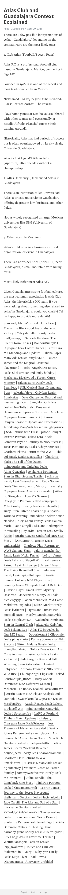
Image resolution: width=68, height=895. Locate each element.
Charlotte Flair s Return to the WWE (28, 452)
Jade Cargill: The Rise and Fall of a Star (31, 802)
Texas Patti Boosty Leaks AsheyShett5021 (31, 447)
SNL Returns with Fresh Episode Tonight (33, 432)
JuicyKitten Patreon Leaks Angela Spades (31, 511)
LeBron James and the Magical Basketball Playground (31, 363)
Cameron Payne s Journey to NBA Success (32, 442)
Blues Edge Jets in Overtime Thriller (28, 837)
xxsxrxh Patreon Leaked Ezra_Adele (28, 437)
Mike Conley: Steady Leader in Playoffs (30, 506)
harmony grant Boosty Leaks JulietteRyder (33, 832)
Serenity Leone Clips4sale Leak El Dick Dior (33, 585)
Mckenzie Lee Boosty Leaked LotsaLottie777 (33, 689)
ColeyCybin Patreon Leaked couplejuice (31, 501)
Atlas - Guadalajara (14, 28)
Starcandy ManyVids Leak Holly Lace (29, 323)
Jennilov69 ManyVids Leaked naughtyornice (34, 427)
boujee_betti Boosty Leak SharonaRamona (33, 753)
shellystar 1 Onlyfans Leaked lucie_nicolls (32, 797)
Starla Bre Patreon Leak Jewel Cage (28, 822)
